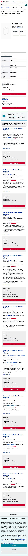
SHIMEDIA (9, 483)
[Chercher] (26, 5)
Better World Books (11, 315)
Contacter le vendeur (6, 148)
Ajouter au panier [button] (14, 94)
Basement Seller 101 (11, 405)
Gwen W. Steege (22, 116)
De (15, 32)
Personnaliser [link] (14, 552)
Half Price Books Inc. (11, 179)
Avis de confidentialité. (8, 543)
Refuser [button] (14, 549)
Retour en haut (14, 514)
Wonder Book (9, 137)
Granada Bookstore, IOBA (12, 362)
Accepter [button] (14, 545)
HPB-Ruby (9, 221)
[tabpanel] (13, 68)
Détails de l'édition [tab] (6, 55)
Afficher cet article (5, 85)
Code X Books (10, 264)
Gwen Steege (14, 116)
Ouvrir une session (20, 1)
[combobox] (16, 5)
